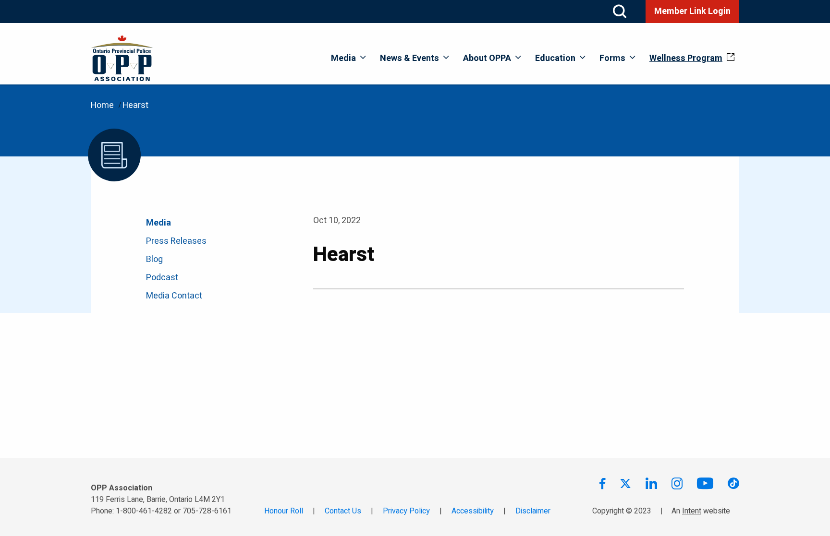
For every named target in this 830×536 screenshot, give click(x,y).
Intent (691, 511)
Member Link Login (692, 11)
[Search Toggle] (619, 11)
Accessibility (473, 511)
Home (102, 105)
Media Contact (174, 295)
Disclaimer (532, 511)
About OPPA (487, 58)
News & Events (409, 58)
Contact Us (343, 511)
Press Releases (176, 241)
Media (343, 58)
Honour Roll (283, 511)
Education (555, 58)
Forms (612, 58)
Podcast (162, 277)
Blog (154, 259)
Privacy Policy (406, 511)
